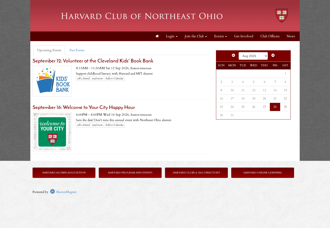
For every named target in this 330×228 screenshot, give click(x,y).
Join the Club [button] (195, 36)
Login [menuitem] (170, 36)
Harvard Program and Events (130, 172)
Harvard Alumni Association (64, 172)
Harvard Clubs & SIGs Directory (196, 172)
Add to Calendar (114, 78)
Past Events (77, 50)
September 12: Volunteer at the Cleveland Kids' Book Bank (93, 61)
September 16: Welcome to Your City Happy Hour (84, 107)
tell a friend (83, 78)
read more (97, 78)
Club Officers (269, 36)
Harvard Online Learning (263, 172)
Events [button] (219, 36)
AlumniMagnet (65, 192)
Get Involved (243, 36)
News (291, 36)
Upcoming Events (49, 50)
